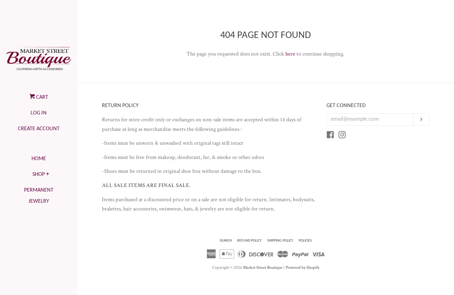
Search (226, 241)
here (290, 53)
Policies (305, 241)
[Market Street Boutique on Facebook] (330, 135)
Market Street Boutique (263, 267)
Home (39, 159)
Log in (39, 113)
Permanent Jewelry (38, 195)
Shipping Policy (280, 241)
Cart (41, 97)
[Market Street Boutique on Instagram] (342, 135)
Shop (38, 174)
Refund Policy (249, 241)
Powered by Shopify (302, 267)
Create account (39, 129)
